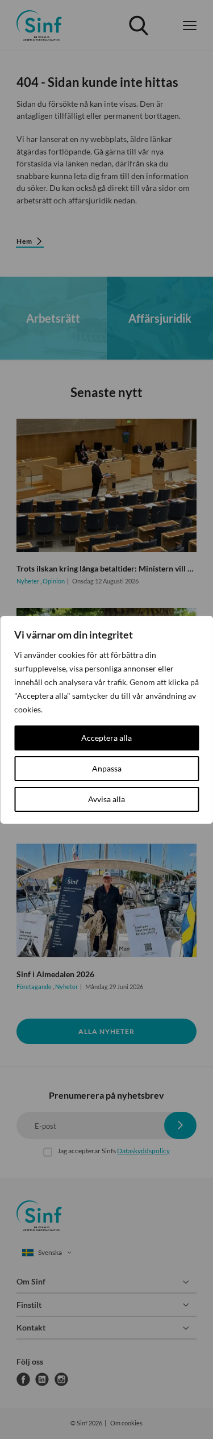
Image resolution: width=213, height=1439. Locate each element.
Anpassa (107, 768)
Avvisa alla (106, 799)
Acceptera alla (106, 738)
